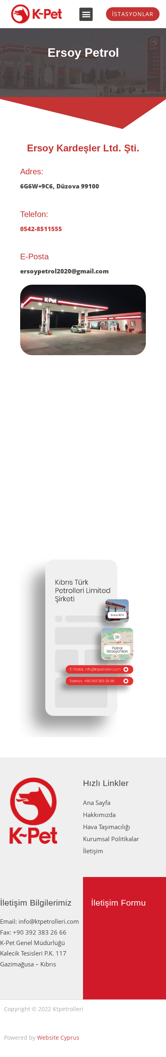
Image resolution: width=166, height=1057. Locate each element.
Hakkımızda (99, 815)
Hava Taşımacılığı (106, 827)
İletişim (93, 851)
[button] (86, 14)
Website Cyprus (58, 1037)
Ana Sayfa (96, 802)
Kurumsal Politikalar (111, 839)
